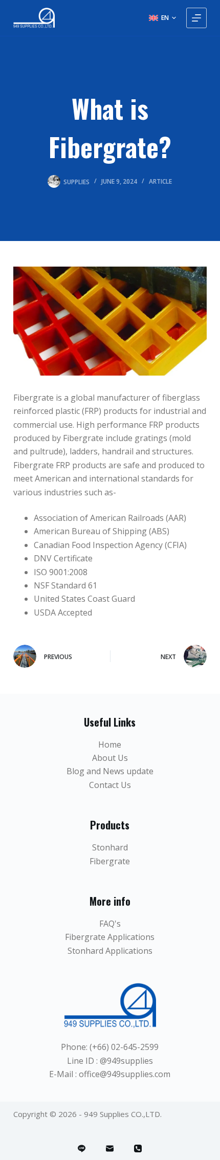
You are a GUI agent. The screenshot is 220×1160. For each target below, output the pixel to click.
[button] (162, 18)
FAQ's (110, 923)
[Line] (81, 1148)
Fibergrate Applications (110, 937)
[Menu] (196, 18)
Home (109, 744)
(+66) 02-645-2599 (124, 1047)
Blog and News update (110, 771)
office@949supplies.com (124, 1074)
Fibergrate (110, 861)
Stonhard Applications (110, 950)
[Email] (110, 1148)
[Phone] (138, 1148)
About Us (110, 757)
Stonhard (110, 847)
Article (160, 181)
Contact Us (110, 785)
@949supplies (126, 1060)
